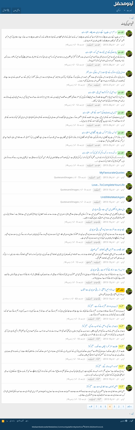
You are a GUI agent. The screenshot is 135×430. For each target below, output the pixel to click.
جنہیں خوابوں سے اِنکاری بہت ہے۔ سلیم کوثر (105, 387)
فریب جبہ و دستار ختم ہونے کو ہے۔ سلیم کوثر (106, 306)
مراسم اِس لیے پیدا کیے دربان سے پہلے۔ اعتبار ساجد (103, 32)
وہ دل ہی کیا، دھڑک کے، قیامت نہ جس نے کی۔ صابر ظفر (105, 72)
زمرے (129, 11)
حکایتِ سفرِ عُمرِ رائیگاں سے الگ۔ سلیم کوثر (106, 346)
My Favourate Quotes (112, 173)
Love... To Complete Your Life (108, 185)
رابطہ (26, 421)
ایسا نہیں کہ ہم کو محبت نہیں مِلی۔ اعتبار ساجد (106, 92)
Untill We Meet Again (113, 197)
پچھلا (128, 407)
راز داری (12, 421)
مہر (130, 421)
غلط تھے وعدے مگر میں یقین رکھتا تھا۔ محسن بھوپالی (108, 250)
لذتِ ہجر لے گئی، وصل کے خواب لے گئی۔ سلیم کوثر (103, 326)
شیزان (123, 45)
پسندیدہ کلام (68, 45)
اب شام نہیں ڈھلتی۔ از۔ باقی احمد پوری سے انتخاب (102, 290)
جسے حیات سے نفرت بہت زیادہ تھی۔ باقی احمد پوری (107, 230)
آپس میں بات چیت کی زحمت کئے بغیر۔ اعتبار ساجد (103, 113)
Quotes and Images (63, 177)
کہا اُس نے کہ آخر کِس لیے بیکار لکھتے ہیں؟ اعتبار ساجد (103, 133)
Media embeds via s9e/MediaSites (44, 427)
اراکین (118, 11)
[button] (124, 11)
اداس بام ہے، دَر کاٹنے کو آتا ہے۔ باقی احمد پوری (108, 270)
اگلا (91, 407)
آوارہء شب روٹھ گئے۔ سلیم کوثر (109, 367)
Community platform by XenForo (80, 427)
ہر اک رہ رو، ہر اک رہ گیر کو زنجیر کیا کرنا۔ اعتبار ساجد (103, 153)
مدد (7, 421)
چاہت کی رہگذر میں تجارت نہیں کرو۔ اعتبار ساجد (104, 52)
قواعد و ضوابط (20, 421)
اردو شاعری (66, 299)
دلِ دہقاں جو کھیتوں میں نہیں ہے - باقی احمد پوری (108, 209)
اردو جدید (122, 421)
